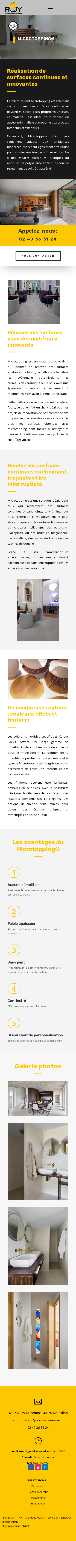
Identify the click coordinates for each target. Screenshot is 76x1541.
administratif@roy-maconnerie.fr (38, 1420)
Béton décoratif (38, 1492)
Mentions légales (35, 1517)
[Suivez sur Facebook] (31, 1467)
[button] (38, 1098)
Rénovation (38, 1503)
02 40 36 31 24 (38, 1427)
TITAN (18, 1517)
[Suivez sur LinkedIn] (45, 1467)
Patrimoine (38, 1486)
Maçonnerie (38, 1497)
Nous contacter (38, 255)
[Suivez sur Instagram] (38, 1467)
